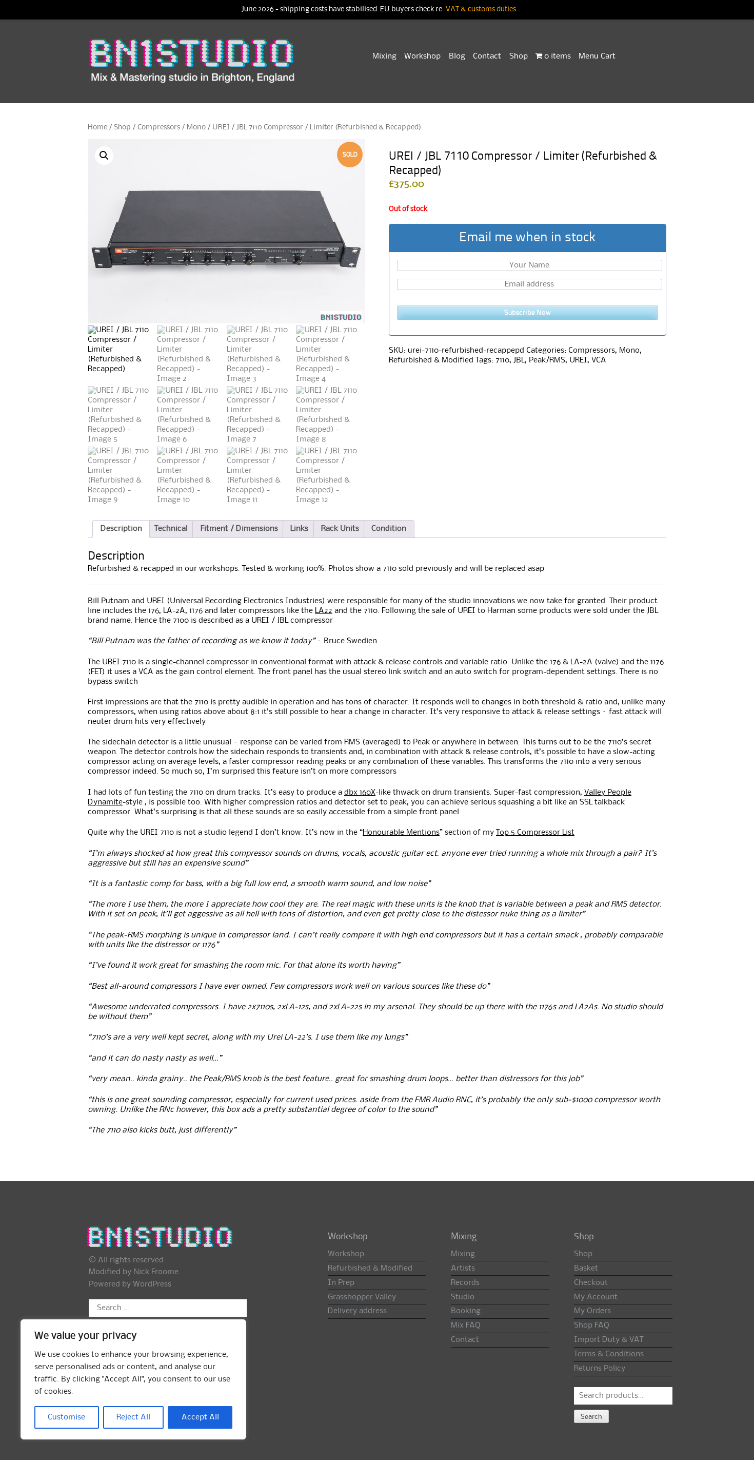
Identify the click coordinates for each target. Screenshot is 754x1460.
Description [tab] (121, 528)
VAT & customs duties (481, 9)
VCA (598, 360)
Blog (457, 56)
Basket (586, 1268)
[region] (133, 1379)
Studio (462, 1297)
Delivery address (357, 1311)
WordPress (152, 1284)
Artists (463, 1268)
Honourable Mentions (401, 832)
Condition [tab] (388, 528)
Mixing (384, 56)
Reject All (133, 1417)
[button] (104, 155)
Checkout (591, 1282)
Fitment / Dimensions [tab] (239, 528)
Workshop (422, 56)
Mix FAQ (466, 1325)
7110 (502, 360)
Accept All (200, 1417)
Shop (518, 56)
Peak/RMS (547, 360)
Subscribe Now (527, 313)
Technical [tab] (171, 528)
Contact (487, 56)
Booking (466, 1311)
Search (591, 1417)
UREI (578, 360)
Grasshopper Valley (362, 1297)
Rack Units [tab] (340, 528)
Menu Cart (597, 56)
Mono (196, 127)
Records (465, 1282)
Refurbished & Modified (431, 360)
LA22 (323, 610)
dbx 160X (359, 792)
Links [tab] (299, 528)
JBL (519, 360)
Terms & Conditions (609, 1354)
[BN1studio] (193, 67)
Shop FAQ (591, 1325)
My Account (596, 1297)
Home (97, 127)
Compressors (158, 127)
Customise (66, 1417)
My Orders (592, 1311)
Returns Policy (599, 1368)
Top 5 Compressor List (535, 832)
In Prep (341, 1282)
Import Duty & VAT (608, 1339)
